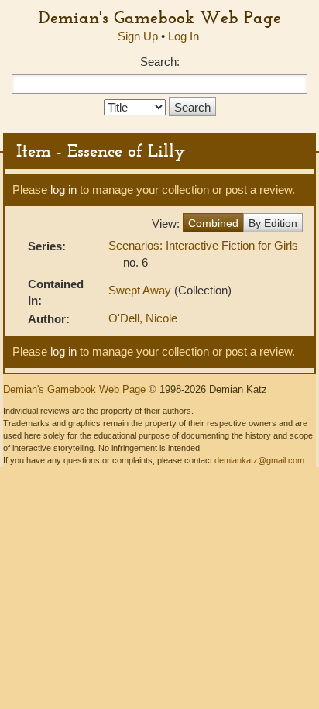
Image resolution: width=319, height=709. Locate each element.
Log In (183, 36)
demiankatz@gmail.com (259, 460)
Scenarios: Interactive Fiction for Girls (203, 245)
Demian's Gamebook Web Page (160, 17)
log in (63, 189)
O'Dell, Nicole (142, 318)
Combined (213, 223)
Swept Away (141, 290)
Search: (160, 61)
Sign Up (138, 36)
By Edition (273, 223)
